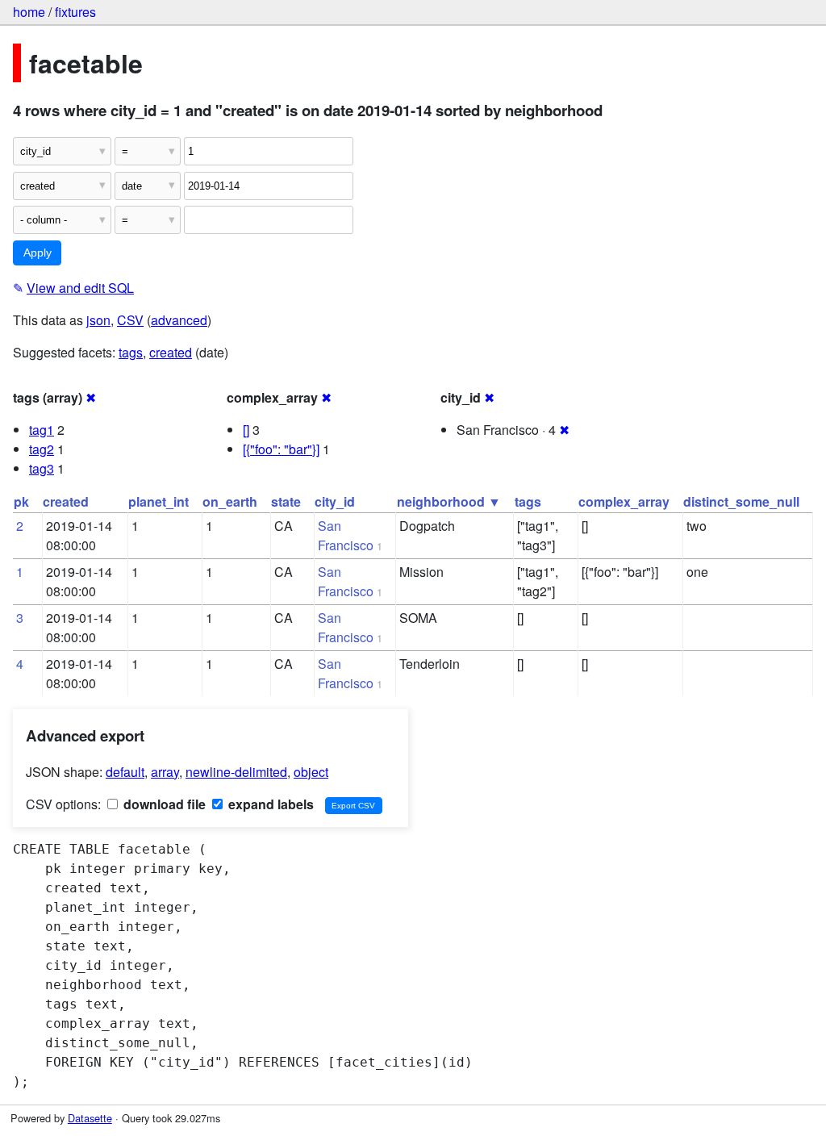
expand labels (269, 804)
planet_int (158, 501)
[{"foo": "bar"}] (281, 449)
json (98, 320)
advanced (179, 320)
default (125, 771)
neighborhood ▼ (449, 501)
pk (21, 501)
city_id (335, 501)
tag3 (41, 468)
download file (163, 804)
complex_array (624, 501)
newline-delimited (236, 771)
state (286, 501)
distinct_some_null (741, 501)
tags (131, 352)
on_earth (229, 501)
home (29, 11)
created (170, 352)
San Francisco (345, 535)
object (311, 771)
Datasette (90, 1118)
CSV (130, 320)
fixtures (75, 11)
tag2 (41, 449)
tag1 (41, 429)
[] (246, 429)
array (165, 771)
